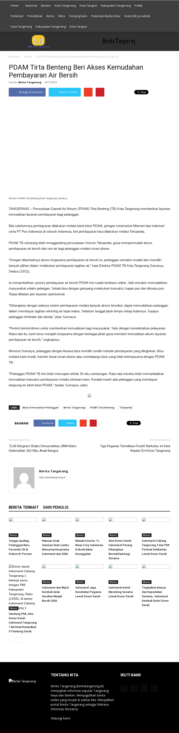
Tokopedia (125, 407)
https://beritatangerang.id (52, 477)
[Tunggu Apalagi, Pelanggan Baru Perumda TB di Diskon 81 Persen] (23, 527)
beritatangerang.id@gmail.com (92, 718)
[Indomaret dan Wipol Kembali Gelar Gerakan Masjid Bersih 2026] (56, 574)
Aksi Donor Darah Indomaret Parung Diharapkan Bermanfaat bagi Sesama (120, 549)
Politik (139, 5)
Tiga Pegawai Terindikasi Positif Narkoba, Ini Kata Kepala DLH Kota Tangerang (135, 448)
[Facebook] (42, 486)
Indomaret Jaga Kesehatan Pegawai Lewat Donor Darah (88, 592)
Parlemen (17, 16)
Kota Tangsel (88, 5)
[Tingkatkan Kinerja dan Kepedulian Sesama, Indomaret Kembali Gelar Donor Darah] (156, 574)
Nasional (31, 5)
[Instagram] (58, 486)
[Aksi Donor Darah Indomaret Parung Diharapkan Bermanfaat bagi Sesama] (122, 527)
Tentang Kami (78, 16)
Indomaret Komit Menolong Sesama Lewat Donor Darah (120, 592)
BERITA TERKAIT (24, 507)
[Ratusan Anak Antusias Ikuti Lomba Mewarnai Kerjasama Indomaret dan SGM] (56, 527)
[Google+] (50, 486)
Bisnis (50, 16)
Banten (46, 5)
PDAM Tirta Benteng (102, 407)
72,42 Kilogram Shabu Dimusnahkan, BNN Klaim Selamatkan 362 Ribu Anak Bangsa (42, 448)
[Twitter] (66, 486)
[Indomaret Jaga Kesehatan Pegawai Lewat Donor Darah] (89, 574)
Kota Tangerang (65, 5)
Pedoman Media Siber (105, 16)
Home (15, 5)
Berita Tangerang (29, 82)
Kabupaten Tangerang (116, 5)
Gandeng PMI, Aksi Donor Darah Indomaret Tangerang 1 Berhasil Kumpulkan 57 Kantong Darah (23, 622)
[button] (165, 16)
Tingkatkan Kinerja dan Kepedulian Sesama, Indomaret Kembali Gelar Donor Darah (155, 596)
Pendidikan (35, 16)
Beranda (14, 56)
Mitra (61, 16)
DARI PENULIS (56, 507)
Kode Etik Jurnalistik (137, 16)
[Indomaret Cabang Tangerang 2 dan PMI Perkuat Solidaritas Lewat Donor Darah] (156, 527)
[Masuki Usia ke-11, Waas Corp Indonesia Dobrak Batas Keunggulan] (89, 527)
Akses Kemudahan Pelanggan (40, 407)
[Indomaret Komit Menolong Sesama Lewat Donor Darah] (122, 574)
